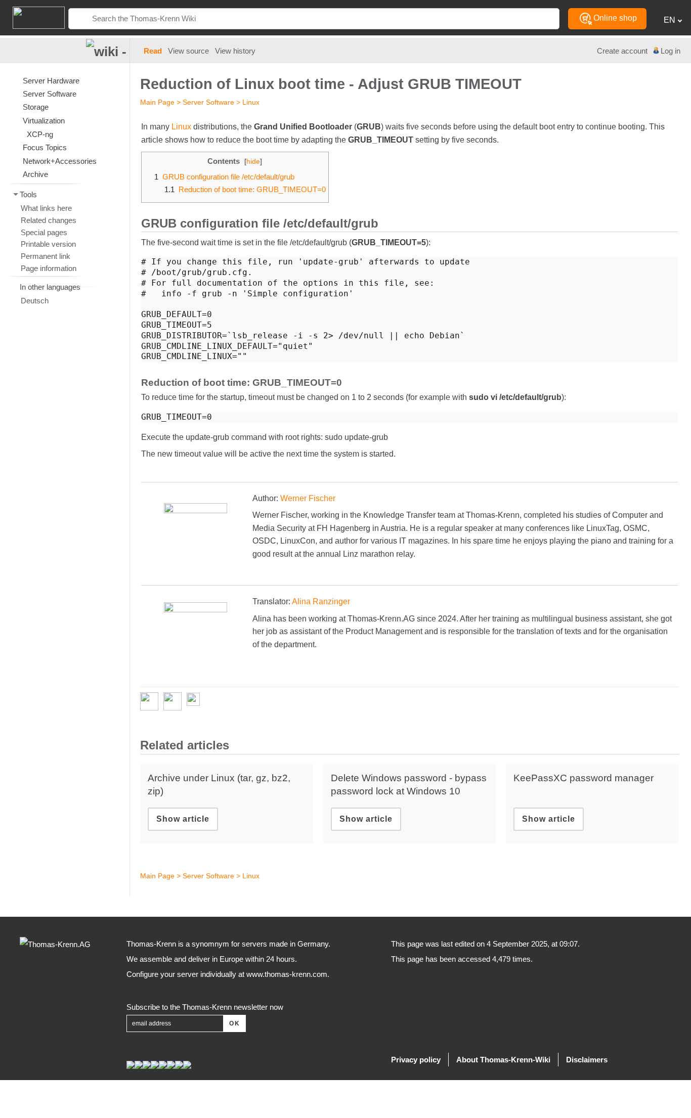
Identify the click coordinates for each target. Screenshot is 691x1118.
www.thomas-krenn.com (286, 974)
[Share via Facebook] (151, 701)
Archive (35, 174)
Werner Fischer (307, 498)
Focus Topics (45, 147)
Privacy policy (416, 1059)
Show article (182, 819)
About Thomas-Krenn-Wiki (503, 1059)
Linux (251, 102)
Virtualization (44, 120)
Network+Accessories (60, 161)
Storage (36, 107)
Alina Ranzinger (321, 601)
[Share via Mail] (196, 701)
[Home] (32, 17)
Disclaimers (587, 1059)
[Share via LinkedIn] (175, 701)
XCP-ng (40, 134)
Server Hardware (51, 80)
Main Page (157, 102)
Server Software (208, 102)
